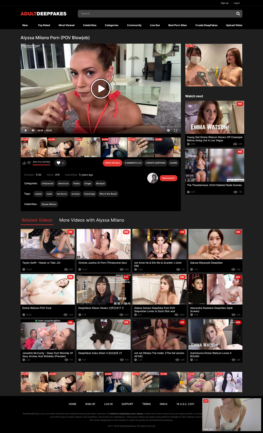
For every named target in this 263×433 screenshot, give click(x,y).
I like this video (24, 163)
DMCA (163, 403)
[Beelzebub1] (152, 178)
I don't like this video (29, 163)
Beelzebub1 (168, 178)
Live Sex (155, 25)
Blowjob (100, 183)
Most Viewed (67, 25)
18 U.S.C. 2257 (185, 403)
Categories (111, 25)
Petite (76, 183)
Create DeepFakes (206, 25)
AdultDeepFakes (128, 426)
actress (75, 193)
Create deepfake (155, 163)
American (63, 183)
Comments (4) (133, 163)
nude (49, 193)
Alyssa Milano (49, 204)
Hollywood (47, 183)
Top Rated (44, 25)
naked (38, 193)
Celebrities (89, 25)
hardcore (62, 193)
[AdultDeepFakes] (43, 14)
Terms (146, 403)
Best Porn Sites (177, 25)
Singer (87, 183)
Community (134, 25)
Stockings (89, 193)
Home (72, 403)
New (25, 25)
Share (173, 163)
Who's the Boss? (108, 193)
